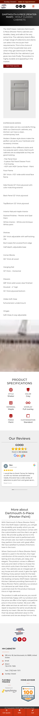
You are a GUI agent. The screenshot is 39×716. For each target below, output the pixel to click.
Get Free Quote (12, 66)
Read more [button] (14, 483)
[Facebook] (17, 6)
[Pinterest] (24, 639)
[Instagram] (20, 6)
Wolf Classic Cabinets (23, 18)
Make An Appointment (26, 2)
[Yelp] (19, 639)
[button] (33, 6)
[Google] (24, 6)
